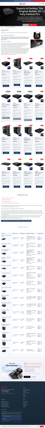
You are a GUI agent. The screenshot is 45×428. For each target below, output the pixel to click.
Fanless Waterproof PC (38, 139)
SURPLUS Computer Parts (5, 406)
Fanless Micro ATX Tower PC (16, 139)
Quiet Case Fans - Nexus (5, 402)
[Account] (40, 3)
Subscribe (4, 418)
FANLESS (3, 70)
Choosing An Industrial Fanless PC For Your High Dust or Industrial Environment (17, 220)
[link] (6, 72)
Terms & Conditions (26, 392)
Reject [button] (38, 426)
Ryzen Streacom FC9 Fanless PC (16, 173)
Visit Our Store (25, 404)
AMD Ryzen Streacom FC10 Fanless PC (39, 173)
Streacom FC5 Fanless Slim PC (5, 173)
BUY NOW (34, 23)
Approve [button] (42, 426)
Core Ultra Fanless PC (16, 71)
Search (24, 396)
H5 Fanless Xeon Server (27, 105)
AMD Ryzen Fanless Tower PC (5, 139)
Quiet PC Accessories (4, 405)
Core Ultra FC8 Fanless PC (6, 72)
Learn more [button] (28, 426)
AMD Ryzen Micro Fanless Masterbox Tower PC (27, 139)
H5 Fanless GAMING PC (6, 104)
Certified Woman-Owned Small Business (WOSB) (7, 393)
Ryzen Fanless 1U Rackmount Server (27, 72)
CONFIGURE (6, 85)
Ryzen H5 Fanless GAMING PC (16, 105)
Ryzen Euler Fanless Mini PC (38, 72)
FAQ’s (24, 394)
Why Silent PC (25, 401)
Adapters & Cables (4, 401)
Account (24, 406)
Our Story (24, 402)
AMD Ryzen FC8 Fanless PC (38, 105)
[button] (44, 16)
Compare (24, 395)
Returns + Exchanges (26, 390)
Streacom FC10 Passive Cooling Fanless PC (28, 173)
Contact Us (17, 206)
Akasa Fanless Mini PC (11, 53)
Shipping (24, 391)
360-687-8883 (6, 391)
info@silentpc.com (6, 390)
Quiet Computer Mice (4, 404)
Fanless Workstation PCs (7, 201)
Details (26, 23)
